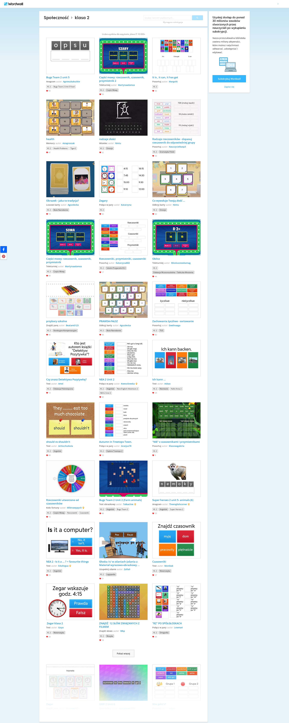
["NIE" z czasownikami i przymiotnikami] (176, 420)
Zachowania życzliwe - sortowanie (173, 321)
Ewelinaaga (174, 325)
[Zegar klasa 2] (70, 602)
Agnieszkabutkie (71, 81)
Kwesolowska (128, 383)
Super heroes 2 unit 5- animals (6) (172, 500)
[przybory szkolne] (70, 300)
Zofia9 (127, 569)
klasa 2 (82, 17)
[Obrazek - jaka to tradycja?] (70, 179)
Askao (167, 383)
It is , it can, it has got (165, 77)
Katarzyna (126, 204)
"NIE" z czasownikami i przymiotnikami (176, 441)
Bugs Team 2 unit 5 (58, 77)
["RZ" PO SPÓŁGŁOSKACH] (176, 602)
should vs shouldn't (58, 441)
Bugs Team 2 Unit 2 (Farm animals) (120, 500)
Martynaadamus (126, 85)
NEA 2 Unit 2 (106, 379)
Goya (61, 627)
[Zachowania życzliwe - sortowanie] (176, 300)
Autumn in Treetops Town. (115, 441)
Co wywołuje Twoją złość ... (168, 200)
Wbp (122, 631)
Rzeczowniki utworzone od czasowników (62, 501)
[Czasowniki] (176, 540)
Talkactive (128, 504)
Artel (60, 383)
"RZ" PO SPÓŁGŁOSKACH (167, 623)
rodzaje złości (107, 139)
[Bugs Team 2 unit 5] (70, 56)
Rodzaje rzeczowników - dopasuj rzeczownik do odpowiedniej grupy (173, 140)
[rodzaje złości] (123, 118)
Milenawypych (74, 507)
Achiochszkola (65, 446)
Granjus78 (126, 446)
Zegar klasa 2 (54, 623)
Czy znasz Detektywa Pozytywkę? (66, 379)
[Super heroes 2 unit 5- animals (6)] (176, 478)
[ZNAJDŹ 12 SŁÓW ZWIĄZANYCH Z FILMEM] (123, 602)
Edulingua (63, 565)
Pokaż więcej (123, 653)
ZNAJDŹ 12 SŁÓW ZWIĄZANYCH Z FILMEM (119, 625)
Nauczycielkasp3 (177, 146)
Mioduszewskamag (181, 262)
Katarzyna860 (123, 262)
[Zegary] (123, 179)
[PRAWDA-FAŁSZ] (123, 300)
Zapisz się (229, 86)
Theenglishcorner (178, 504)
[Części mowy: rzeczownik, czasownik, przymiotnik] (70, 237)
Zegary (103, 200)
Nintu (118, 143)
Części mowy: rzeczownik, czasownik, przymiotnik (69, 260)
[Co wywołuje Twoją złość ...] (176, 179)
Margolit (173, 81)
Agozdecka (73, 204)
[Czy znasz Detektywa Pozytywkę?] (70, 358)
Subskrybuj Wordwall (229, 78)
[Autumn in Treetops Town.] (123, 420)
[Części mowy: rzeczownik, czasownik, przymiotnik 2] (123, 56)
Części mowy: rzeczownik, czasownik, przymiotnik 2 (122, 79)
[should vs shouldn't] (70, 420)
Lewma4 (178, 627)
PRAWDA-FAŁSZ (108, 321)
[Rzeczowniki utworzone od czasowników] (70, 478)
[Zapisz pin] (3, 256)
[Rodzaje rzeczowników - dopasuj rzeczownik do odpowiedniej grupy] (176, 118)
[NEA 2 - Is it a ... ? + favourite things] (70, 540)
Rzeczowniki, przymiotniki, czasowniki (122, 258)
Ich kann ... (159, 379)
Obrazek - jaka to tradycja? (62, 200)
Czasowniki (159, 561)
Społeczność (56, 17)
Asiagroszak (68, 143)
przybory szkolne (56, 321)
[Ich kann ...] (176, 358)
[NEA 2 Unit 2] (123, 358)
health (50, 139)
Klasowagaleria (176, 446)
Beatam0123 (72, 325)
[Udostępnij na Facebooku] (3, 249)
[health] (70, 118)
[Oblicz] (176, 237)
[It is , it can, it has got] (176, 56)
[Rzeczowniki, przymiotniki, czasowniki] (123, 237)
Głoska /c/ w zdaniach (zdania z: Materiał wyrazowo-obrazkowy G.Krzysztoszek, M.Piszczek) (119, 563)
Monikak (168, 565)
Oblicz (156, 258)
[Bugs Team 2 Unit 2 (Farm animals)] (123, 478)
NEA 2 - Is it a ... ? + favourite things (67, 561)
